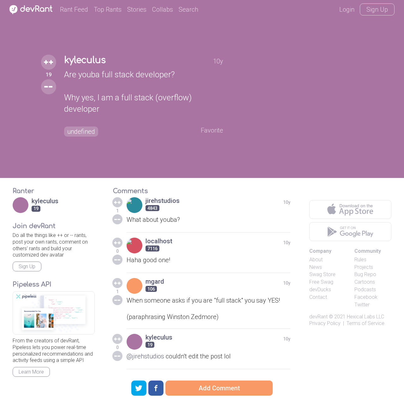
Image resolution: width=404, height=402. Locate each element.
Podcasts (365, 290)
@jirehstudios (145, 356)
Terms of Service (365, 323)
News (315, 267)
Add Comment (219, 388)
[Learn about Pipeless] (54, 312)
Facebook (365, 297)
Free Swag (321, 282)
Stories (136, 9)
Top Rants (108, 9)
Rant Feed (74, 9)
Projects (363, 267)
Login (346, 9)
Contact (318, 297)
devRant (318, 317)
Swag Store (322, 274)
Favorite (212, 130)
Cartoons (364, 282)
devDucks (320, 290)
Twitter (362, 305)
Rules (360, 260)
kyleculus (85, 60)
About (316, 260)
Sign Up (377, 9)
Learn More (31, 372)
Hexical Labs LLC (365, 317)
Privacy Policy (325, 323)
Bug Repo (365, 274)
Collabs (162, 9)
